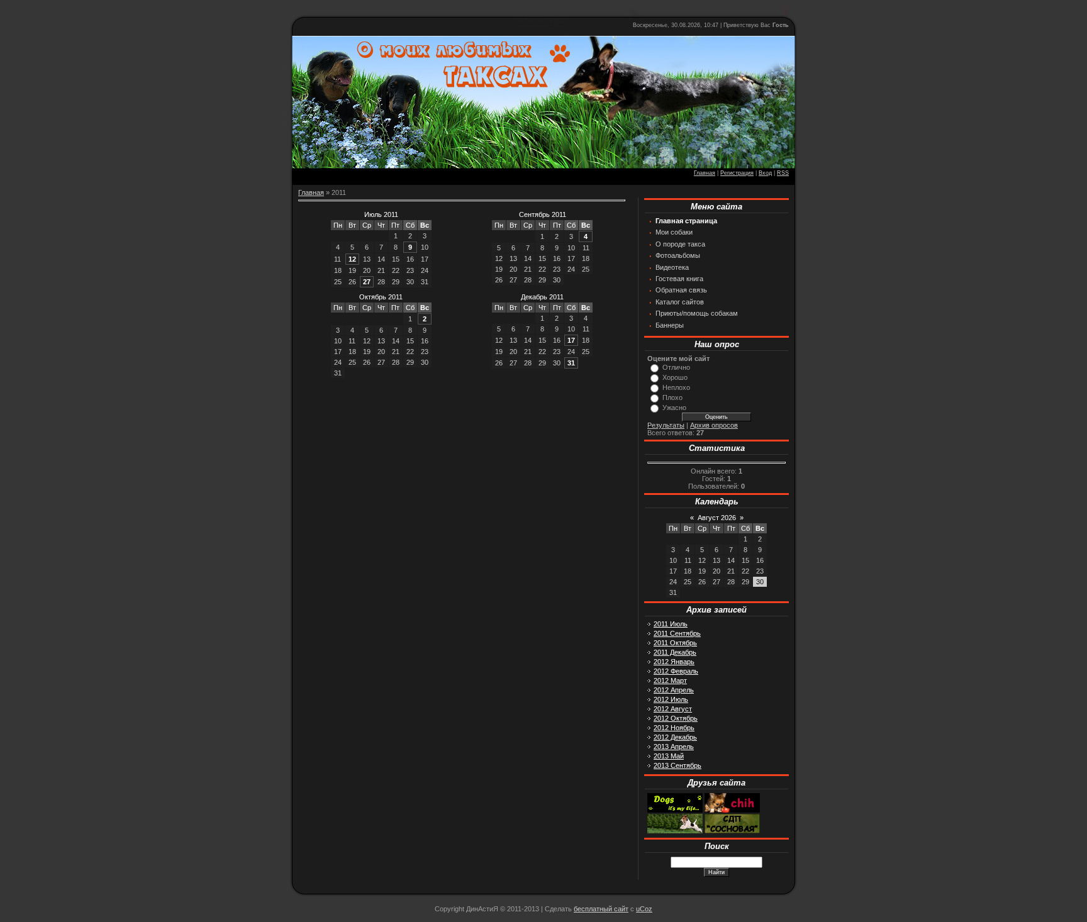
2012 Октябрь (676, 718)
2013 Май (669, 756)
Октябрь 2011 (381, 297)
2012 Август (673, 709)
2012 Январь (674, 661)
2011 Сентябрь (677, 633)
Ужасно (674, 407)
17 (571, 340)
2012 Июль (671, 699)
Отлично (676, 367)
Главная (704, 173)
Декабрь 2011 (542, 297)
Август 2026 (717, 517)
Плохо (672, 397)
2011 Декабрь (675, 652)
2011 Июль (671, 624)
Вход (765, 173)
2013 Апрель (674, 746)
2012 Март (670, 680)
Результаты (665, 425)
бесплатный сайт (601, 909)
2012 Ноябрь (674, 727)
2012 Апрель (674, 690)
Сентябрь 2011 (542, 214)
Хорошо (675, 377)
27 (367, 282)
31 (571, 363)
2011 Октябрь (675, 643)
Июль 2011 (381, 214)
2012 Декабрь (675, 737)
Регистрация (737, 173)
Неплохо (676, 387)
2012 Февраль (676, 671)
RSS (783, 173)
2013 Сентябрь (677, 765)
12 (352, 259)
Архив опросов (714, 425)
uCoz (644, 909)
